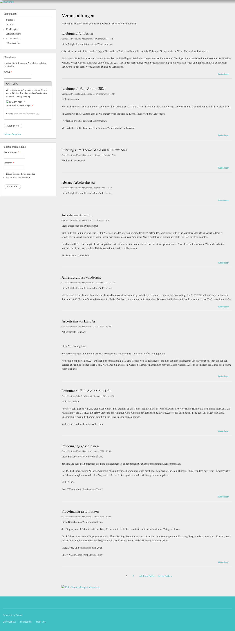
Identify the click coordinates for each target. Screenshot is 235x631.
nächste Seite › (147, 576)
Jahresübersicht (13, 33)
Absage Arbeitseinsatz (78, 182)
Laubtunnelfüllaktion (77, 33)
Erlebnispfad (12, 29)
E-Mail (8, 72)
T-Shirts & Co (12, 43)
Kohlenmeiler (12, 38)
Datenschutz (9, 621)
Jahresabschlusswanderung (82, 277)
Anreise (10, 24)
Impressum (26, 621)
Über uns (41, 621)
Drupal (19, 614)
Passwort (9, 162)
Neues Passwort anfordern (18, 177)
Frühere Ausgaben (12, 134)
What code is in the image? (19, 105)
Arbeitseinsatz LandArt (79, 321)
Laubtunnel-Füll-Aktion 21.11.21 (86, 390)
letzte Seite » (165, 576)
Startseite (10, 19)
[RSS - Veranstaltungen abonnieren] (81, 586)
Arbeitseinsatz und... (77, 214)
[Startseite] (7, 2)
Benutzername (11, 152)
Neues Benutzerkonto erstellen (20, 173)
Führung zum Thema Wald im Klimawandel (94, 149)
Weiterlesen (223, 73)
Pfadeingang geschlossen (80, 445)
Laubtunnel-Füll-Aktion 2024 (84, 88)
